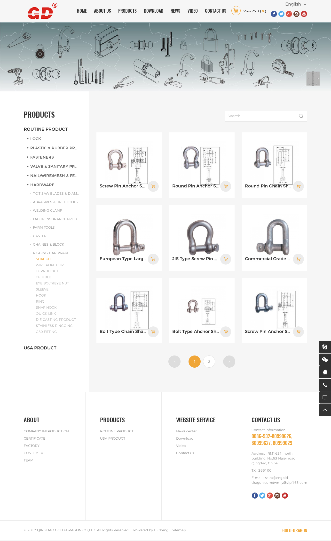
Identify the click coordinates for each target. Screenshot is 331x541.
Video (181, 446)
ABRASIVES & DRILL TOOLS (55, 202)
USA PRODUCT (40, 348)
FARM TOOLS (44, 227)
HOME (82, 11)
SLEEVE (42, 289)
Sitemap (179, 530)
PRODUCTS (127, 11)
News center (186, 431)
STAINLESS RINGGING (54, 326)
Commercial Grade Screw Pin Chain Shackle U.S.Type (268, 259)
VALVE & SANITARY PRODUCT (54, 167)
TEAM (28, 460)
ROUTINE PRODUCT (46, 129)
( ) (255, 11)
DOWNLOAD (153, 11)
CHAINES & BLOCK (48, 244)
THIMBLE (43, 277)
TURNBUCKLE (47, 271)
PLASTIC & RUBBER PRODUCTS (54, 148)
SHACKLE (44, 259)
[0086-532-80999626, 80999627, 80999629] (325, 385)
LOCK (35, 139)
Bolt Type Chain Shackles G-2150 (123, 332)
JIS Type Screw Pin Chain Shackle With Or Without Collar (195, 259)
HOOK (41, 295)
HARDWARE (42, 185)
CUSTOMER (33, 453)
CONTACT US (215, 11)
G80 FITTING (46, 332)
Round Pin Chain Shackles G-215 (268, 186)
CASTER (40, 236)
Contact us (185, 453)
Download (185, 438)
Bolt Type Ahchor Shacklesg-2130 (195, 332)
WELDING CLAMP (47, 210)
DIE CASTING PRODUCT (56, 320)
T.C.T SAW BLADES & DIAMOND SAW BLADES (56, 193)
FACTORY (31, 446)
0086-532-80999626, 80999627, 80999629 (272, 439)
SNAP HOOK (46, 307)
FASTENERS (42, 157)
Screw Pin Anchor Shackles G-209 (123, 186)
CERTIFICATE (34, 438)
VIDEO (193, 11)
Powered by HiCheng (150, 530)
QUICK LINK (46, 313)
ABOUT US (102, 11)
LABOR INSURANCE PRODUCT (56, 219)
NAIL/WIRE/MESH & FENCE (54, 176)
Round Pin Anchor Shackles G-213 (195, 186)
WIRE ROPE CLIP (49, 265)
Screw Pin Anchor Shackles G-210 (268, 332)
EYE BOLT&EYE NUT (52, 283)
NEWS (175, 11)
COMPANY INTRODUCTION (46, 431)
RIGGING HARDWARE (51, 253)
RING (40, 301)
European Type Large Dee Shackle (123, 259)
